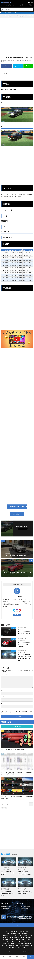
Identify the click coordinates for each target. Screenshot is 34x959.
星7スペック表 (17, 935)
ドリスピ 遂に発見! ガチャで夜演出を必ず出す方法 (13, 749)
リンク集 (4, 945)
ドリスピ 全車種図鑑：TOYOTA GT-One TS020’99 (24, 644)
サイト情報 (28, 943)
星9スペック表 (27, 937)
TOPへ (30, 957)
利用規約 (18, 945)
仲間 (23, 939)
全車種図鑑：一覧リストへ (17, 506)
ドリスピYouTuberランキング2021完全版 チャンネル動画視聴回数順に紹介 (16, 797)
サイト (2, 703)
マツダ (29, 60)
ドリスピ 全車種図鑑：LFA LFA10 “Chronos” (24, 632)
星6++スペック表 (7, 935)
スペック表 (24, 957)
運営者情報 (11, 945)
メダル (6, 941)
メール (3, 696)
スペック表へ (17, 514)
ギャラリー (6, 943)
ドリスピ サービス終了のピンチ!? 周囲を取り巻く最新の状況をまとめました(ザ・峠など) (16, 773)
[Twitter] (18, 66)
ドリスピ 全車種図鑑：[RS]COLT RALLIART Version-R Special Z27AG (24, 873)
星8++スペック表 (17, 937)
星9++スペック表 (17, 5)
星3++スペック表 (23, 931)
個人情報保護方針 (27, 945)
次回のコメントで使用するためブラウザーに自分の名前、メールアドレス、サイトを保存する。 (16, 712)
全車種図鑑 (8, 5)
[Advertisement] (17, 36)
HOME (4, 16)
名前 (3, 690)
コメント (4, 674)
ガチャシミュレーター (15, 941)
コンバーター (26, 941)
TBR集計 (28, 939)
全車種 (9, 16)
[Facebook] (6, 66)
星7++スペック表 (27, 935)
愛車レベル (24, 5)
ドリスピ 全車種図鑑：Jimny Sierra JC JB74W (25, 892)
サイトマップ (21, 947)
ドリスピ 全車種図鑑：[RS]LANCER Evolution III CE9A (7, 893)
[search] (31, 9)
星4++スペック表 (11, 933)
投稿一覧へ (16, 614)
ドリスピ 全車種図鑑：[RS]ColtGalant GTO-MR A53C (7, 873)
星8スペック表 (7, 937)
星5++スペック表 (22, 933)
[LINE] (28, 66)
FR (26, 60)
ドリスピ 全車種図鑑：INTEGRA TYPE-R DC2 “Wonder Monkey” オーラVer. (25, 657)
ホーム (2, 5)
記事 (17, 957)
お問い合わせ (12, 947)
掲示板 (30, 5)
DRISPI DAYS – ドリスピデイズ (21, 951)
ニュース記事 (19, 943)
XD (5, 807)
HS (2, 807)
